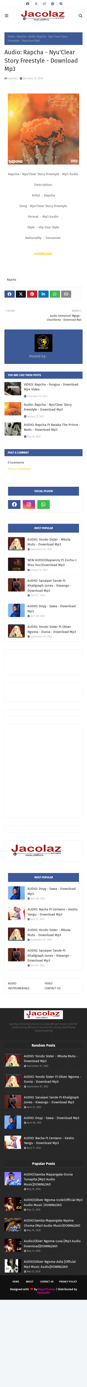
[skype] (60, 4)
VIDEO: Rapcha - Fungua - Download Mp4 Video (51, 387)
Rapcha (21, 36)
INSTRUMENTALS (18, 988)
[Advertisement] (47, 691)
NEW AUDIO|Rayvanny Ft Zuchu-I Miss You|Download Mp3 (51, 562)
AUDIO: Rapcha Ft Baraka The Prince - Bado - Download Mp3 (52, 427)
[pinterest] (52, 4)
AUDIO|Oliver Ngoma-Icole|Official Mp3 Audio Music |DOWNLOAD (53, 1202)
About (29, 1281)
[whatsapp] (43, 504)
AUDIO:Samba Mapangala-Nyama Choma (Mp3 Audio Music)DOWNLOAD (52, 1223)
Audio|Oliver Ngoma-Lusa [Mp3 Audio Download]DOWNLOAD (52, 1243)
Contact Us (47, 1281)
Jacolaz (13, 78)
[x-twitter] (36, 4)
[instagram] (44, 4)
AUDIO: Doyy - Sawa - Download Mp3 (51, 608)
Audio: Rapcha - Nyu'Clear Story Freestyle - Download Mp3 (48, 407)
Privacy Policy (68, 1281)
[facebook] (27, 4)
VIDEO (48, 983)
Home (11, 36)
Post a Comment (19, 469)
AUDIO (12, 983)
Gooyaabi (43, 1292)
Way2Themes (47, 1289)
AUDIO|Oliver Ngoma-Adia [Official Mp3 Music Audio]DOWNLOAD (50, 1264)
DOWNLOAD (43, 254)
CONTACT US (52, 988)
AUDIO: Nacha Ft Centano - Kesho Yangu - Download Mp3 (52, 911)
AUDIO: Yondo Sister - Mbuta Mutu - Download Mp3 (48, 542)
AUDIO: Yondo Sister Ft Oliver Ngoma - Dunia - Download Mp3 (51, 629)
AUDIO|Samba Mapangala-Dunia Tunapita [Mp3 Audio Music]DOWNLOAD (48, 1179)
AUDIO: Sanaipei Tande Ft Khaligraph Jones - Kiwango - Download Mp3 (49, 586)
